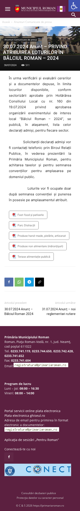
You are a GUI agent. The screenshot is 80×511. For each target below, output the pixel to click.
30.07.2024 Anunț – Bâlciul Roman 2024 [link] (18, 311)
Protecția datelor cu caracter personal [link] (40, 498)
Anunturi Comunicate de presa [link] (33, 22)
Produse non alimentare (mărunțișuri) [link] (40, 246)
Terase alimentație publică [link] (34, 256)
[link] (74, 6)
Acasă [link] (6, 22)
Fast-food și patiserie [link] (31, 214)
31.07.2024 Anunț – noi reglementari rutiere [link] (59, 311)
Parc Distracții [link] (26, 225)
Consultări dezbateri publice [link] (38, 493)
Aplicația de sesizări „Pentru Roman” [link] (31, 440)
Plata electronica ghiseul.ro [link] (24, 415)
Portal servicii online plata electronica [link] (32, 411)
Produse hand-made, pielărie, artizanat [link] (42, 235)
